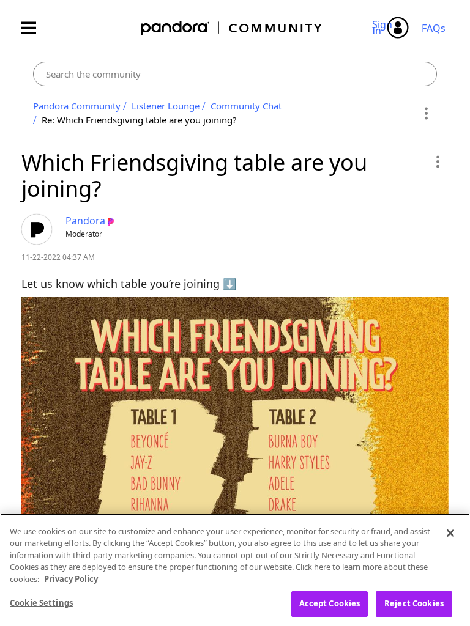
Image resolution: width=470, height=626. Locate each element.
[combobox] (235, 74)
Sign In (384, 27)
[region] (235, 570)
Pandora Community (232, 27)
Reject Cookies (414, 603)
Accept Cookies (329, 603)
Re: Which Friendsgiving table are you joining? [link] (139, 120)
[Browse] (34, 28)
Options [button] (425, 113)
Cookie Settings (41, 602)
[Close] (450, 533)
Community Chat (246, 106)
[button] (437, 161)
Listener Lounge (166, 106)
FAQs (434, 28)
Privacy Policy (71, 578)
